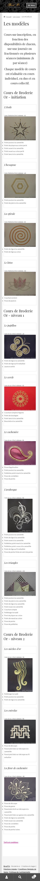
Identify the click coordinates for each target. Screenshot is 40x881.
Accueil (8, 17)
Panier (31, 875)
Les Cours (16, 17)
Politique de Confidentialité (19, 872)
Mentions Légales (10, 869)
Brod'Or (7, 866)
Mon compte (6, 877)
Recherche (20, 877)
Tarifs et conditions (11, 842)
